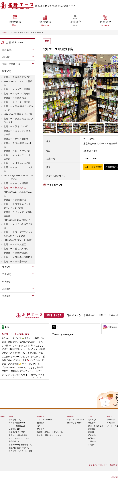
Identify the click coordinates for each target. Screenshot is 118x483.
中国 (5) (91, 438)
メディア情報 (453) (17, 423)
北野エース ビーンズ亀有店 (17, 93)
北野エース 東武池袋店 (15, 200)
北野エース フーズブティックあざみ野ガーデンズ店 (18, 234)
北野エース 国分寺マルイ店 (17, 151)
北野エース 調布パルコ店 (16, 126)
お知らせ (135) (15, 420)
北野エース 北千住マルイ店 (17, 163)
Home (2, 416)
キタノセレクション (75, 420)
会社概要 (40, 423)
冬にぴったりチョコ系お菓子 (16, 334)
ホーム (4, 32)
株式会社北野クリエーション (49, 435)
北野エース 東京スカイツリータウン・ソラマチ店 (18, 206)
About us (40, 416)
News (11, 416)
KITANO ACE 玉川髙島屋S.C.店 (18, 194)
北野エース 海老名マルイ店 (17, 77)
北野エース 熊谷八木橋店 (16, 248)
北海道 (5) (92, 420)
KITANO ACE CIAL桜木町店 (17, 220)
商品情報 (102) (15, 441)
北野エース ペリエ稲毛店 (16, 183)
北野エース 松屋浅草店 (34, 32)
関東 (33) (92, 429)
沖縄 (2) (91, 445)
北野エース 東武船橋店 (15, 244)
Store (90, 416)
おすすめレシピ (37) (17, 432)
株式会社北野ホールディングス (50, 432)
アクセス (40, 429)
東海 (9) (91, 432)
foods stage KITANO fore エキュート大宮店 (18, 177)
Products (70, 416)
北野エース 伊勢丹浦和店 (16, 139)
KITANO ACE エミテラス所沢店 (18, 83)
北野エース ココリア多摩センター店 (18, 133)
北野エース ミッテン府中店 (17, 102)
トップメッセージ (44, 420)
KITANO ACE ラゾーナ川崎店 (18, 240)
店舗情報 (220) (15, 429)
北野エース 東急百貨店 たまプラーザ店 (18, 120)
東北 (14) (92, 423)
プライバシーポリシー (98, 465)
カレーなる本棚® (74, 423)
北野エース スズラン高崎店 (17, 89)
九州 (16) (92, 441)
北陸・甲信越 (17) (95, 426)
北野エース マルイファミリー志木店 (18, 157)
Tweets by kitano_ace (62, 334)
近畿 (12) (92, 435)
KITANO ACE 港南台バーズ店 (18, 114)
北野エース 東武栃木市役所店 (18, 257)
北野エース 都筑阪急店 (15, 98)
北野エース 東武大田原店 (16, 253)
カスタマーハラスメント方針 (21, 451)
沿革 (39, 426)
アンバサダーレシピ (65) (19, 436)
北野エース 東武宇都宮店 (16, 261)
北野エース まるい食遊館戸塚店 (18, 226)
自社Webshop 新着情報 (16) (20, 445)
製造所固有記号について (19, 448)
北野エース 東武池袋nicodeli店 (17, 145)
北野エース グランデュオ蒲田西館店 (18, 214)
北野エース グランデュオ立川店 (18, 169)
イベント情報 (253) (17, 426)
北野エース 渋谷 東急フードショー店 (18, 108)
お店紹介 (13, 32)
